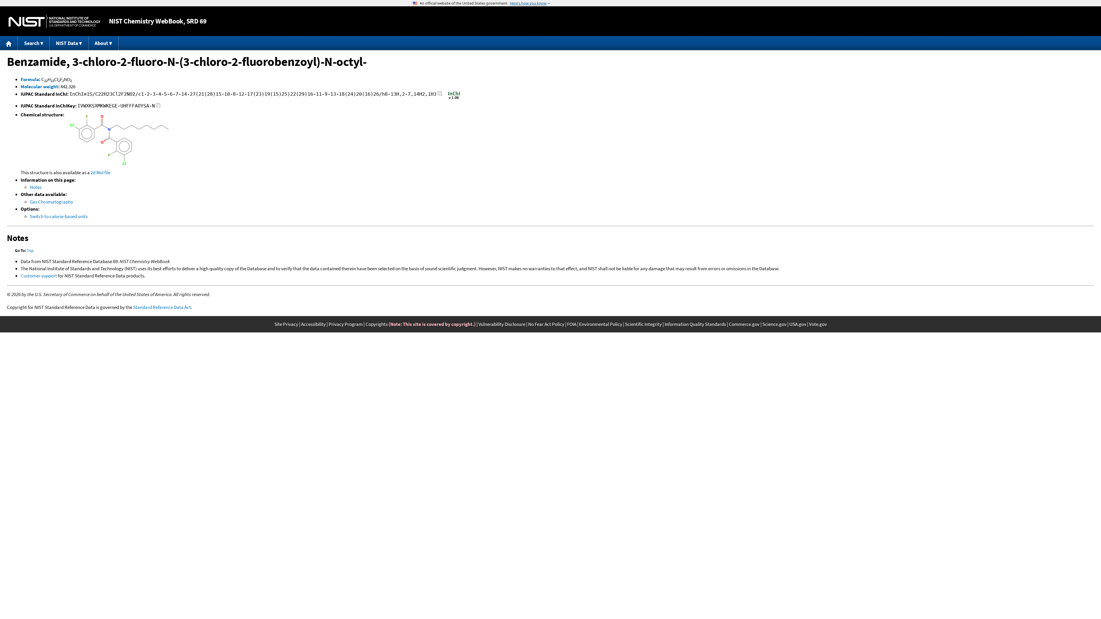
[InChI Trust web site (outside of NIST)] (454, 98)
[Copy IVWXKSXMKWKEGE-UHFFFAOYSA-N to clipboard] (158, 106)
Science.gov (774, 324)
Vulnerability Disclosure (502, 324)
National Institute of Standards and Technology (54, 21)
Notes (36, 187)
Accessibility (313, 324)
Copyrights (377, 324)
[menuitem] (9, 43)
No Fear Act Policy (546, 324)
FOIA (571, 324)
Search (31, 43)
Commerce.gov (744, 324)
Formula (30, 79)
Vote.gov (818, 324)
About (101, 43)
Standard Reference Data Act (162, 307)
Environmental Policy (600, 324)
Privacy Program (346, 324)
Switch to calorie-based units (59, 216)
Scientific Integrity (643, 324)
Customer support (39, 276)
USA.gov (797, 324)
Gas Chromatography (51, 202)
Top (30, 250)
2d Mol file (100, 172)
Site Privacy (286, 324)
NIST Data (67, 43)
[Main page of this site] (9, 43)
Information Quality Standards (695, 324)
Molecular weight (39, 86)
